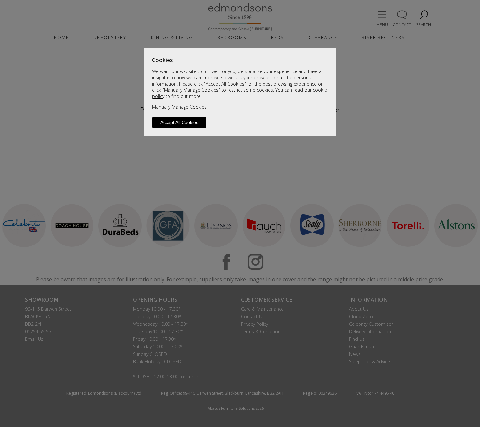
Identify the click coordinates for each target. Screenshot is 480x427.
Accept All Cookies (179, 122)
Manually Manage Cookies (179, 107)
